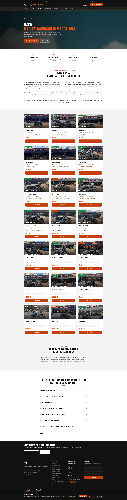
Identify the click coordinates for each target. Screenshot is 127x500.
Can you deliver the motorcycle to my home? (51, 408)
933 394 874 (27, 1)
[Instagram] (89, 1)
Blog (62, 8)
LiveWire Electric (55, 477)
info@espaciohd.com (34, 472)
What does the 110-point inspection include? (51, 390)
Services (56, 8)
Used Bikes (39, 8)
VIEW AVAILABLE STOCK (31, 40)
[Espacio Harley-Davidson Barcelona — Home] (26, 5)
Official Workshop (48, 8)
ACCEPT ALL (82, 496)
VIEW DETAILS (37, 141)
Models (26, 8)
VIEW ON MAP (73, 482)
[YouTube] (94, 1)
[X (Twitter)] (92, 1)
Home (25, 18)
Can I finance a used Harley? (47, 402)
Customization (55, 471)
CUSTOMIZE (91, 496)
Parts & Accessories (56, 473)
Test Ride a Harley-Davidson (58, 481)
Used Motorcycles (56, 465)
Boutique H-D (55, 475)
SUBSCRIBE (93, 477)
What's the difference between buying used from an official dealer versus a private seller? (61, 432)
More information (43, 497)
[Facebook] (90, 1)
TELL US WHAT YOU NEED (31, 452)
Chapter (73, 8)
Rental (53, 467)
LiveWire (32, 8)
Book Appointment (96, 4)
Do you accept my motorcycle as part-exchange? (52, 414)
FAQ (53, 483)
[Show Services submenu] (59, 8)
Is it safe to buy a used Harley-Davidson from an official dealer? (56, 426)
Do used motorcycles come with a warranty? (51, 396)
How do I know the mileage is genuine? (49, 420)
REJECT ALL (99, 496)
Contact (67, 8)
